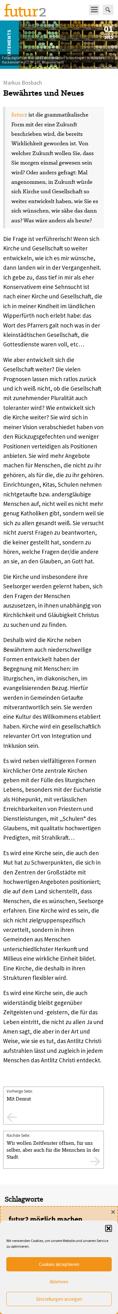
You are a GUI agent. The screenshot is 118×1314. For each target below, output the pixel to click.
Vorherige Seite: (20, 1095)
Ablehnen (59, 1282)
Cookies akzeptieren (59, 1264)
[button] (108, 1228)
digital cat (18, 58)
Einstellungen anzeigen (59, 1299)
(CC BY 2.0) (32, 62)
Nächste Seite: (53, 1146)
